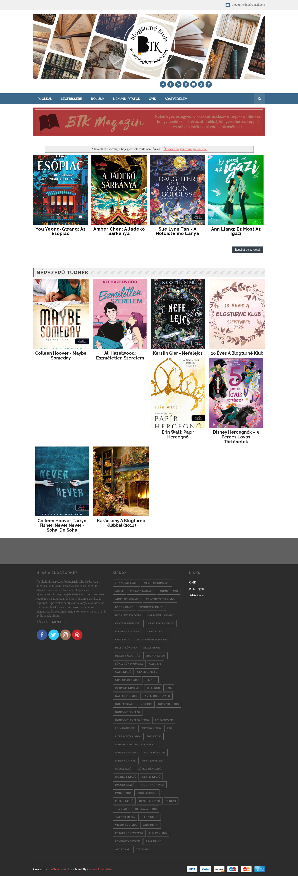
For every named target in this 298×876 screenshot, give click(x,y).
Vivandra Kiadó (126, 825)
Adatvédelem (176, 99)
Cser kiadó (122, 639)
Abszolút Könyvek (157, 583)
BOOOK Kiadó (124, 607)
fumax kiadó (158, 833)
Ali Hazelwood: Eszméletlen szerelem (120, 356)
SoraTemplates (57, 869)
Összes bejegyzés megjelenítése (185, 149)
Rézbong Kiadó (149, 801)
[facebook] (170, 84)
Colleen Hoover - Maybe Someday (61, 356)
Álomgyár (122, 849)
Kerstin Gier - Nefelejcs (178, 353)
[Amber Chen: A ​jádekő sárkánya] (119, 190)
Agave (119, 591)
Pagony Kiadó (125, 785)
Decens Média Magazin (151, 639)
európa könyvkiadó (129, 833)
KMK (169, 688)
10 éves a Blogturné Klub (237, 353)
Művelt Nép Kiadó (149, 768)
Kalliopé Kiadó (126, 696)
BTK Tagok (196, 588)
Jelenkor (153, 688)
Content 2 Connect (128, 631)
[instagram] (186, 84)
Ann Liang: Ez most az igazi (236, 231)
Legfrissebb (71, 99)
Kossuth (146, 704)
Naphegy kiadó (125, 776)
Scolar (171, 801)
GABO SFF (155, 663)
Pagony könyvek (152, 785)
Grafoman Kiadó (127, 680)
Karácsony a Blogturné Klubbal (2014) (121, 523)
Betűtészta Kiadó (151, 607)
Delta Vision (151, 647)
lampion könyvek (127, 841)
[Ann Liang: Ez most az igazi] (236, 190)
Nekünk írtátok (126, 99)
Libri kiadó (153, 736)
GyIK (152, 99)
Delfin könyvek (126, 647)
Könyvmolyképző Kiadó (132, 720)
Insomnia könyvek (128, 688)
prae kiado (153, 841)
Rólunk (97, 99)
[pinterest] (209, 84)
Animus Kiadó (168, 591)
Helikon (150, 680)
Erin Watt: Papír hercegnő (178, 434)
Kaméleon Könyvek (156, 696)
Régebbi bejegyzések (247, 249)
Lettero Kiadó (151, 728)
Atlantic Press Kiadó (160, 599)
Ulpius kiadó (149, 817)
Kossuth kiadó (168, 704)
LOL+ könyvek (125, 728)
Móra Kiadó (123, 768)
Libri (170, 728)
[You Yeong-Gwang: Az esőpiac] (60, 190)
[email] (193, 84)
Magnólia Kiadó (126, 752)
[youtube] (201, 84)
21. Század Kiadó (126, 583)
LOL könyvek (164, 720)
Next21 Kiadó (151, 776)
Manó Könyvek (125, 760)
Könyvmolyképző (127, 712)
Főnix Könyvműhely (129, 663)
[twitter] (163, 84)
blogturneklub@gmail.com (248, 4)
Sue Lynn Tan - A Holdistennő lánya (177, 231)
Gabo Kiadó (123, 672)
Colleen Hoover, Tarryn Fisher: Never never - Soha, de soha (62, 525)
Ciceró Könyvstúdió (160, 623)
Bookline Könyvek (128, 615)
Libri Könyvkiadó (127, 736)
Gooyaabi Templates (99, 869)
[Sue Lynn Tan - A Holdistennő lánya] (177, 190)
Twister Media (125, 817)
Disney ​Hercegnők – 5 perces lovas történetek (236, 436)
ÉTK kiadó (143, 849)
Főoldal (45, 99)
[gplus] (178, 84)
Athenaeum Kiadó (127, 599)
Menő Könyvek (152, 760)
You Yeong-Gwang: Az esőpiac (61, 231)
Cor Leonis (155, 631)
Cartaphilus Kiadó (160, 615)
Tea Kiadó (122, 809)
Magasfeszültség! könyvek (134, 744)
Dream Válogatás (127, 655)
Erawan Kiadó (155, 655)
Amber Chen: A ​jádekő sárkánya (119, 231)
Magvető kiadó (154, 752)
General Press (147, 672)
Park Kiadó (123, 793)
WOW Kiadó (150, 825)
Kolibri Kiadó (125, 704)
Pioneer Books (147, 793)
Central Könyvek (127, 623)
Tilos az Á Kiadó (146, 809)
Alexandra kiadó (142, 591)
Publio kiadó (124, 801)
